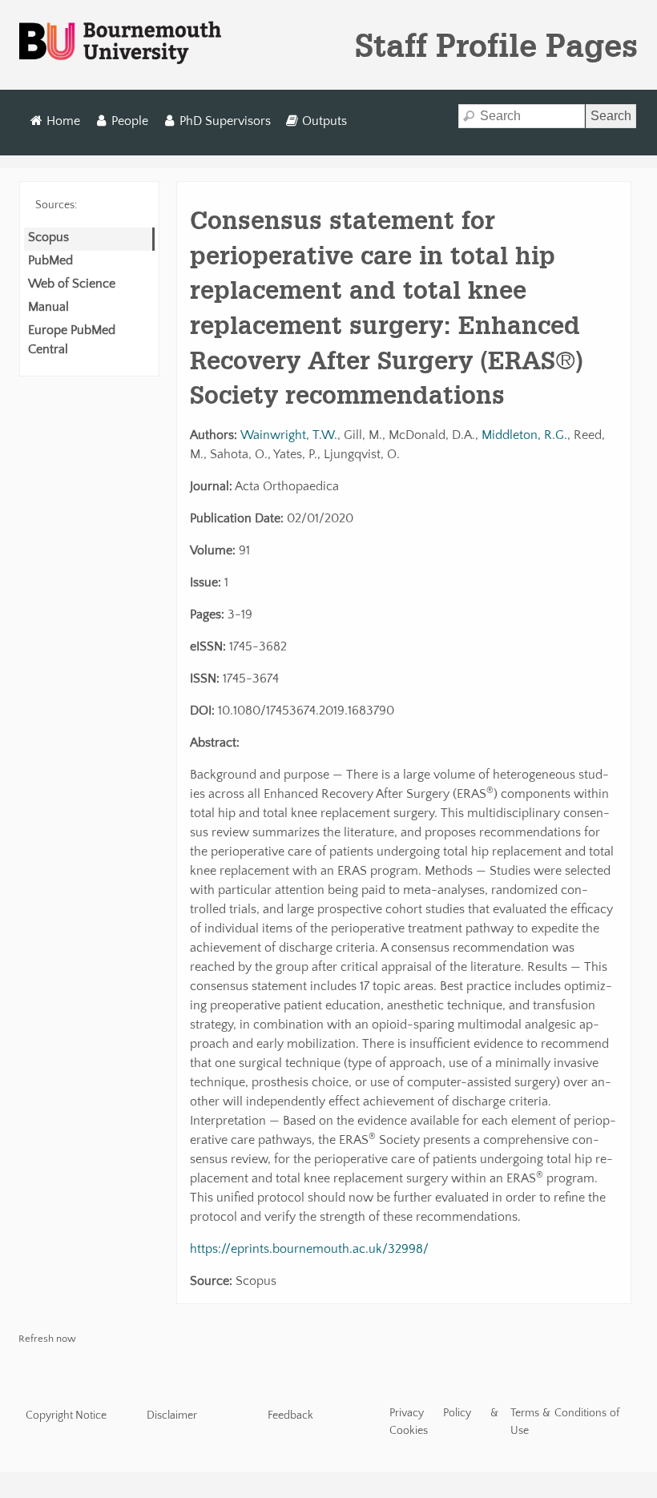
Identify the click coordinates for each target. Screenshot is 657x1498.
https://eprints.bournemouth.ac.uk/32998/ (309, 1249)
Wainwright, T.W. (288, 435)
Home (63, 121)
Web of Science (71, 283)
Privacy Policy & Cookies (444, 1422)
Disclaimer (172, 1415)
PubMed (50, 260)
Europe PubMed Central (71, 339)
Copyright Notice (66, 1415)
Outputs (324, 121)
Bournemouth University (120, 43)
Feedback (290, 1415)
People (129, 121)
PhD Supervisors (225, 121)
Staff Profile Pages (496, 45)
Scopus (48, 237)
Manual (48, 307)
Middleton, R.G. (524, 435)
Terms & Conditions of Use (565, 1422)
